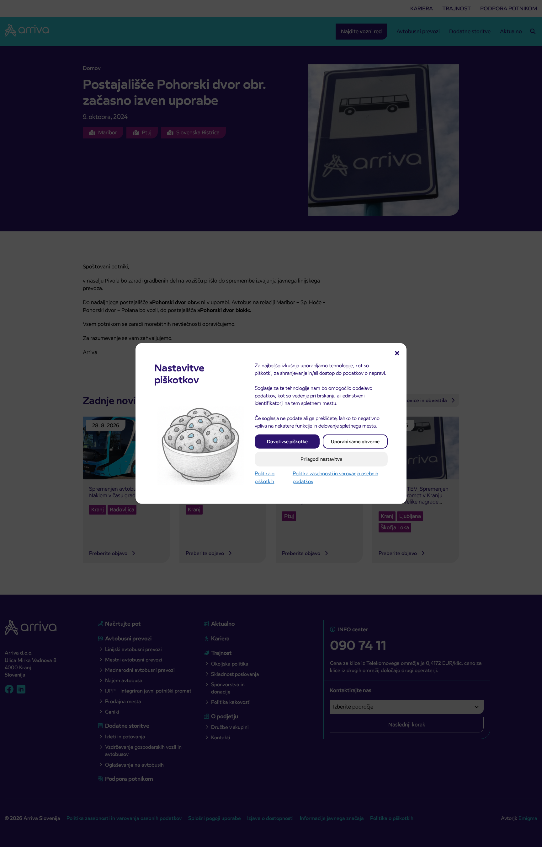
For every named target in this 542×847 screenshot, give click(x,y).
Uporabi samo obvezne (355, 442)
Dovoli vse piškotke (287, 442)
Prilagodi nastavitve (321, 459)
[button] (397, 352)
